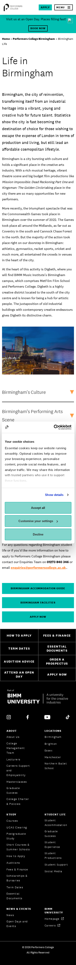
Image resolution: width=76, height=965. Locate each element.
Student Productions (53, 856)
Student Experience (52, 845)
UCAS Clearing (16, 827)
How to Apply (15, 856)
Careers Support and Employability (18, 770)
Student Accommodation (56, 823)
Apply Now (38, 617)
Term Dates (14, 887)
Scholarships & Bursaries (16, 878)
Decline (38, 534)
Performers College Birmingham (34, 39)
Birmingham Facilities (37, 602)
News (10, 915)
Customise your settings (35, 521)
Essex (49, 750)
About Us (12, 737)
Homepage (53, 919)
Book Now (38, 28)
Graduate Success (13, 790)
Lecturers (13, 759)
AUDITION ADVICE (19, 661)
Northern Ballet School (56, 766)
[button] (63, 7)
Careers (51, 925)
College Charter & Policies (17, 801)
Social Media (53, 871)
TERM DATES (19, 648)
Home (6, 39)
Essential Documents (14, 896)
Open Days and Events (17, 924)
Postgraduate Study (16, 836)
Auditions (13, 863)
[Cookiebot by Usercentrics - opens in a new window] (54, 427)
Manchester (53, 757)
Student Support (56, 864)
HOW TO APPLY (19, 635)
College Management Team (15, 748)
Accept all (38, 507)
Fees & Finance (17, 869)
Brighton (51, 744)
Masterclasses (16, 782)
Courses (12, 821)
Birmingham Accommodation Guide (38, 588)
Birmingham (53, 737)
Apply (45, 7)
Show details (54, 495)
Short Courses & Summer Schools (18, 847)
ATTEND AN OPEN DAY (19, 674)
